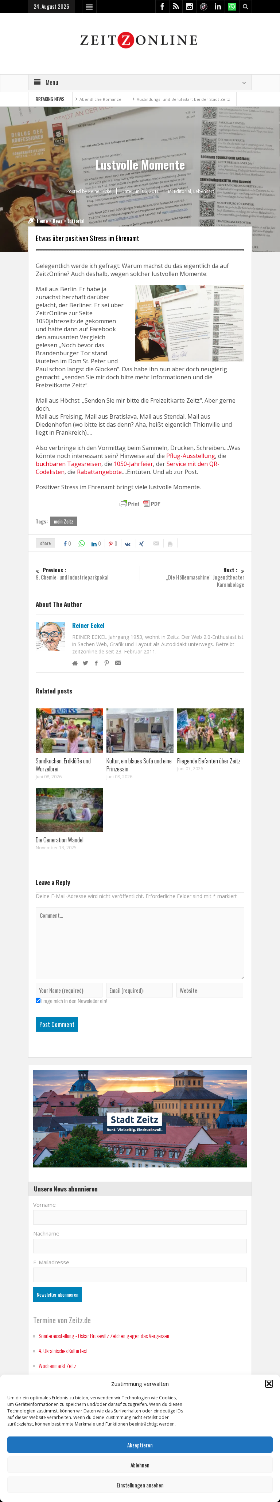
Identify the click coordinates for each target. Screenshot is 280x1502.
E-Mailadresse (51, 1262)
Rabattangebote (99, 472)
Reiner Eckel (88, 625)
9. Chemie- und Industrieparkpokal (72, 573)
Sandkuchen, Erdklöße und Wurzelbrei (63, 764)
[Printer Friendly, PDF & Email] (140, 503)
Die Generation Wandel (59, 839)
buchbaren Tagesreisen (68, 464)
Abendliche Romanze (73, 99)
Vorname (44, 1204)
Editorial (182, 191)
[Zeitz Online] (140, 39)
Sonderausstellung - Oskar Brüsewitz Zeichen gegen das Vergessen (104, 1336)
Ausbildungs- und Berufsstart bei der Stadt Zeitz (156, 99)
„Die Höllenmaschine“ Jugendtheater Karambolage (205, 577)
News (57, 221)
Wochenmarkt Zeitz (57, 1365)
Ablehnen (140, 1465)
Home (42, 221)
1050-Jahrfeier (133, 464)
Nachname (46, 1233)
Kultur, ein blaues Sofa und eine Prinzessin (139, 764)
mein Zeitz (63, 521)
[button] (269, 1383)
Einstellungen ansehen (140, 1485)
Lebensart (203, 191)
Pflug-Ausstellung (190, 456)
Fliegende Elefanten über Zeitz (208, 760)
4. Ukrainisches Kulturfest (63, 1351)
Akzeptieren (140, 1445)
